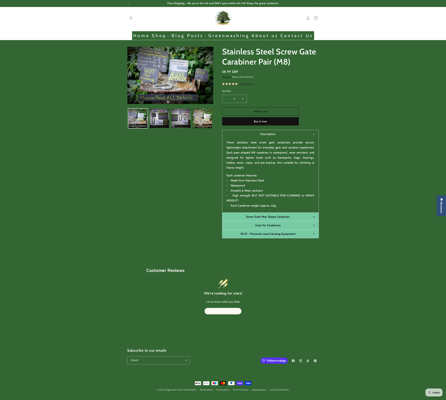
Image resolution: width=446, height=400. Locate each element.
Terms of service (240, 389)
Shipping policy (259, 389)
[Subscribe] (186, 360)
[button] (131, 18)
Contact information (279, 389)
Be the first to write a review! (223, 311)
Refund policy (206, 389)
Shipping (226, 77)
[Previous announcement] (128, 3)
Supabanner (8, 397)
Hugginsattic (171, 389)
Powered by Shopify (187, 389)
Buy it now (260, 121)
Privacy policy (222, 389)
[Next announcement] (317, 3)
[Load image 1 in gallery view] (138, 118)
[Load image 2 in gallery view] (159, 118)
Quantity (226, 90)
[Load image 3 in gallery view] (181, 118)
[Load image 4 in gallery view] (202, 118)
